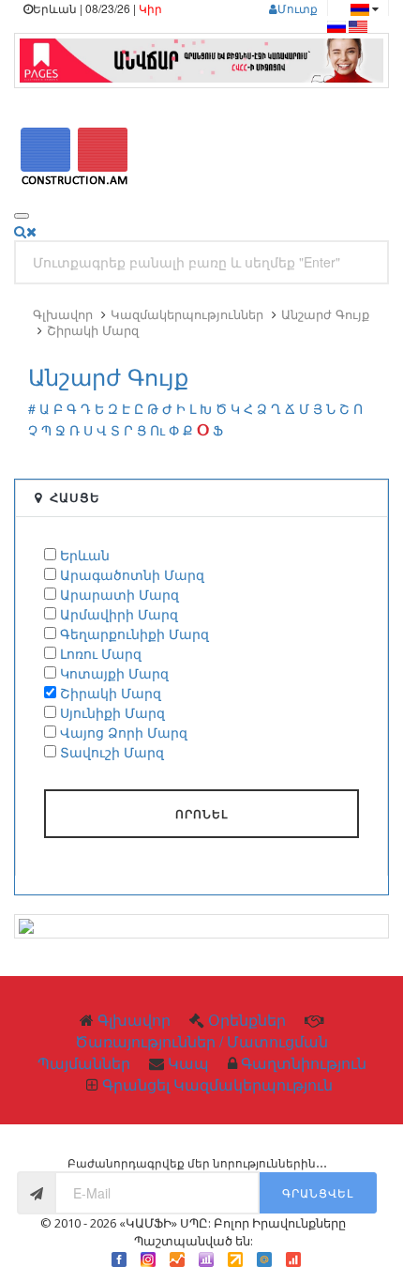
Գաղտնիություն (303, 1063)
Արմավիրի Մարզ (119, 613)
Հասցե (75, 497)
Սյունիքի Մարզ (112, 712)
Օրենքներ (247, 1019)
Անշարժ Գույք (325, 314)
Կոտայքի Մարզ (114, 673)
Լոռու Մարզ (101, 653)
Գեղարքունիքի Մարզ (134, 633)
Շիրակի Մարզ (93, 330)
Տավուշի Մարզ (112, 751)
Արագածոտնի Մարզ (132, 574)
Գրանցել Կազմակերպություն (217, 1084)
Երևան (85, 554)
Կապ (188, 1063)
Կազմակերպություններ (187, 314)
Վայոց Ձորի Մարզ (123, 732)
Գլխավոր (63, 314)
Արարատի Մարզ (119, 594)
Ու (157, 429)
